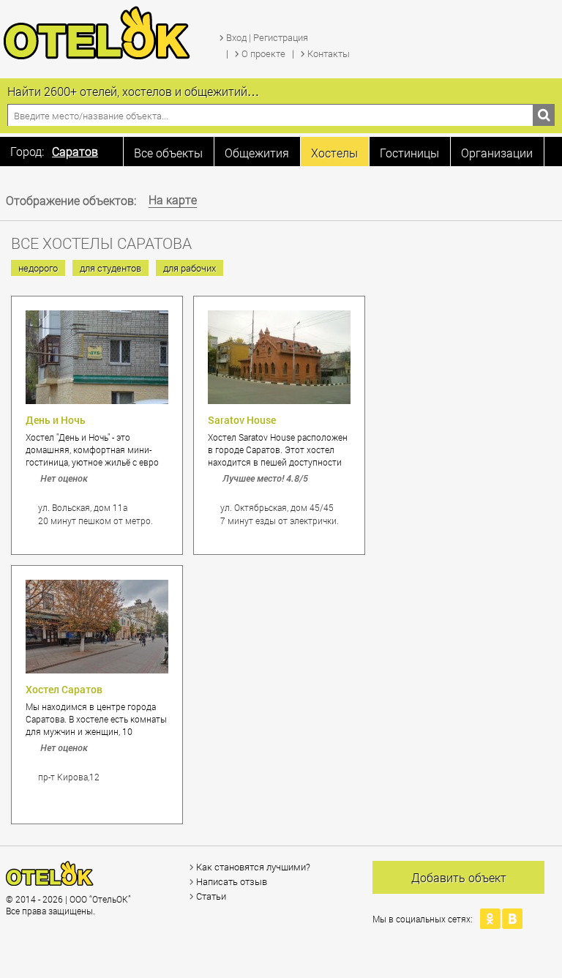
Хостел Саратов (64, 689)
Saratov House (242, 420)
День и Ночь (56, 420)
